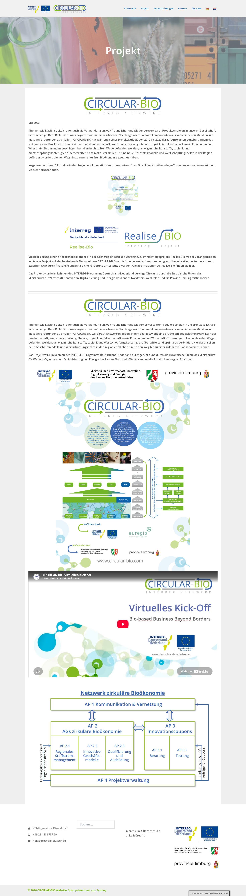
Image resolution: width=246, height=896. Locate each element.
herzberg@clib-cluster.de (49, 841)
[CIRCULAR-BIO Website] (58, 8)
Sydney (101, 890)
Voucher (196, 8)
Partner (182, 8)
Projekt (145, 8)
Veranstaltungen (164, 8)
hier (35, 170)
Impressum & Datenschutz (143, 831)
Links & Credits (135, 835)
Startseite (130, 8)
